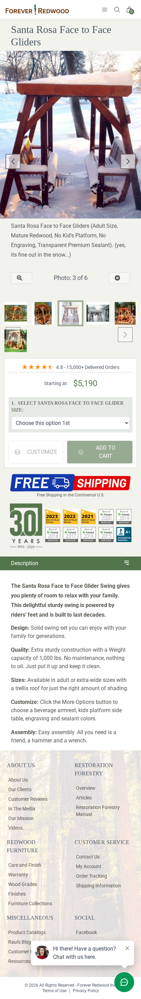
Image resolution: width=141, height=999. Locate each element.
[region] (70, 161)
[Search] (117, 9)
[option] (70, 161)
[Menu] (105, 9)
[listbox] (70, 161)
